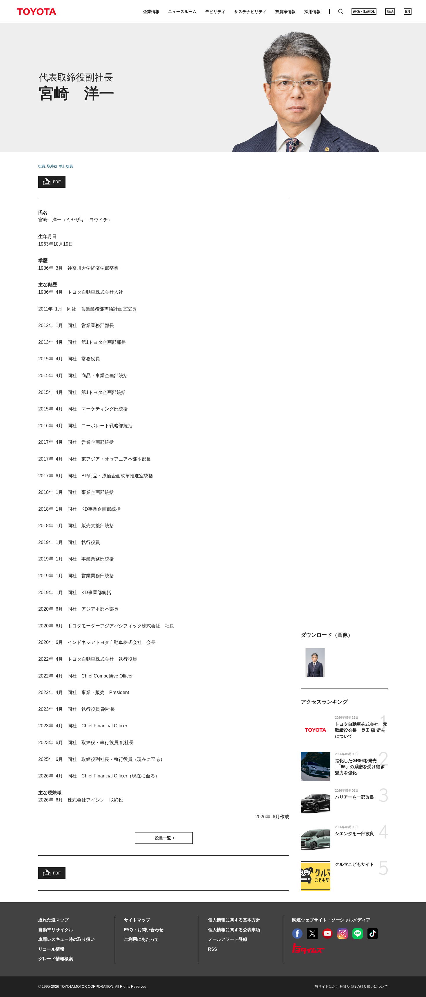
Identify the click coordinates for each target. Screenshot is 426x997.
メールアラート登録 (227, 939)
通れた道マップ (53, 919)
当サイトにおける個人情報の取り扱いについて (351, 987)
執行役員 (66, 166)
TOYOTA (36, 11)
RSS (212, 949)
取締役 (52, 166)
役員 (41, 166)
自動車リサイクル (55, 929)
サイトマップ (137, 919)
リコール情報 (51, 949)
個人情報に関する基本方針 (234, 919)
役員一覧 (163, 838)
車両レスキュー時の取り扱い (66, 939)
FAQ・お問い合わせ (143, 929)
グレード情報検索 (55, 958)
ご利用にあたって (141, 939)
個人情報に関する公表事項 (234, 929)
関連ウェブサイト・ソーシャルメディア (331, 919)
